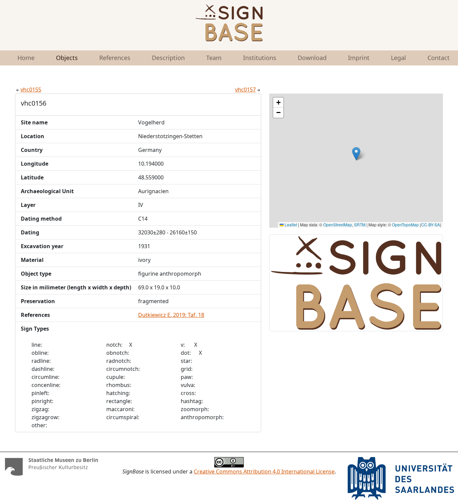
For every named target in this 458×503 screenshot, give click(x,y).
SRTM (359, 224)
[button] (356, 154)
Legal (398, 58)
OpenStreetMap (337, 224)
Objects (67, 58)
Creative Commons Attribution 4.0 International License (264, 471)
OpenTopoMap (405, 224)
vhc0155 (30, 89)
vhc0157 (245, 89)
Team (214, 58)
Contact (438, 58)
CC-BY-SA (430, 224)
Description (168, 58)
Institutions (259, 58)
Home (26, 58)
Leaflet (290, 224)
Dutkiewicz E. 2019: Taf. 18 (171, 315)
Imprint (358, 58)
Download (312, 58)
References (114, 58)
